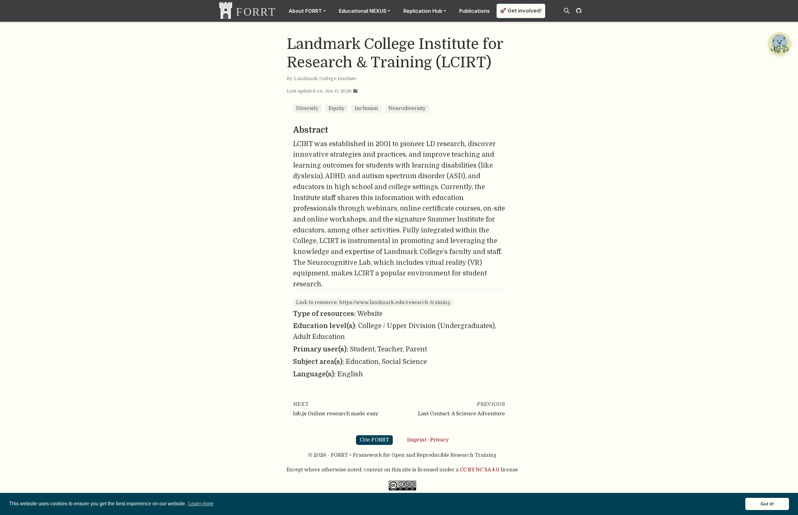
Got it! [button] (767, 503)
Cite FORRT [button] (374, 440)
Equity (336, 108)
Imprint (416, 440)
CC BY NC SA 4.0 (479, 470)
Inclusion (366, 108)
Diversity (307, 108)
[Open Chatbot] (779, 43)
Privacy (439, 440)
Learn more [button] (201, 503)
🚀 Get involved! (521, 10)
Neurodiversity (406, 108)
